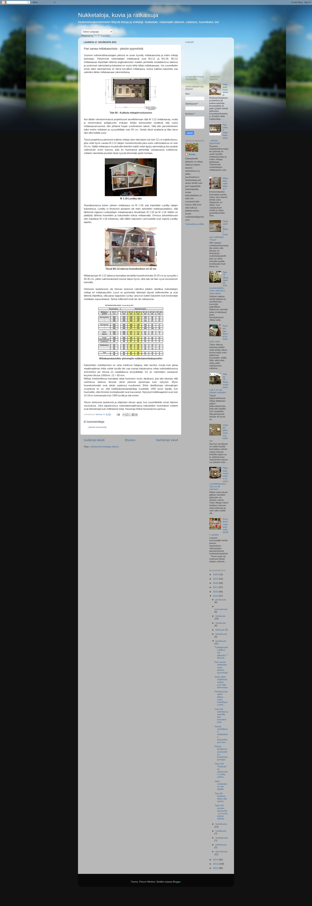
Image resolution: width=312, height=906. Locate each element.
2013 (216, 864)
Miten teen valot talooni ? (225, 183)
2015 (216, 596)
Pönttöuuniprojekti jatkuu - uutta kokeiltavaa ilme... (221, 698)
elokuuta (220, 630)
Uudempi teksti (94, 440)
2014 (216, 859)
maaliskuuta (221, 838)
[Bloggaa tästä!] (127, 414)
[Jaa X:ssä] (130, 414)
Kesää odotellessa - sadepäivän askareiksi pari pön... (221, 734)
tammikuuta (221, 851)
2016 (216, 591)
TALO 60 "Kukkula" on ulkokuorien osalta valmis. (221, 770)
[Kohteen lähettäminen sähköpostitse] (124, 414)
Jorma (191, 154)
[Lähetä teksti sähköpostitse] (118, 414)
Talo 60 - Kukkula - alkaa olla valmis (221, 797)
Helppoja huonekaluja (225, 89)
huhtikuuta (220, 831)
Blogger (177, 882)
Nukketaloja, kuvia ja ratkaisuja (118, 15)
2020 (216, 574)
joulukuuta (220, 599)
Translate (105, 36)
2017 (216, 587)
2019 (216, 579)
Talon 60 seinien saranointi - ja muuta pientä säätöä (221, 812)
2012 (216, 868)
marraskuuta (220, 609)
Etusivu (130, 440)
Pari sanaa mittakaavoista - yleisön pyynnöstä (221, 667)
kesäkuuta (220, 641)
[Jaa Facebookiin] (133, 414)
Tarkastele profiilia (194, 224)
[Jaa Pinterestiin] (136, 414)
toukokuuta (221, 824)
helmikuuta (221, 845)
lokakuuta (220, 616)
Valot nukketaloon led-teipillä (221, 785)
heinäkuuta (221, 634)
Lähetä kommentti (97, 427)
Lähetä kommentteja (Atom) (104, 446)
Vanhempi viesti (167, 440)
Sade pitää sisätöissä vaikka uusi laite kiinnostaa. (221, 682)
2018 (216, 583)
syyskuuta (220, 623)
